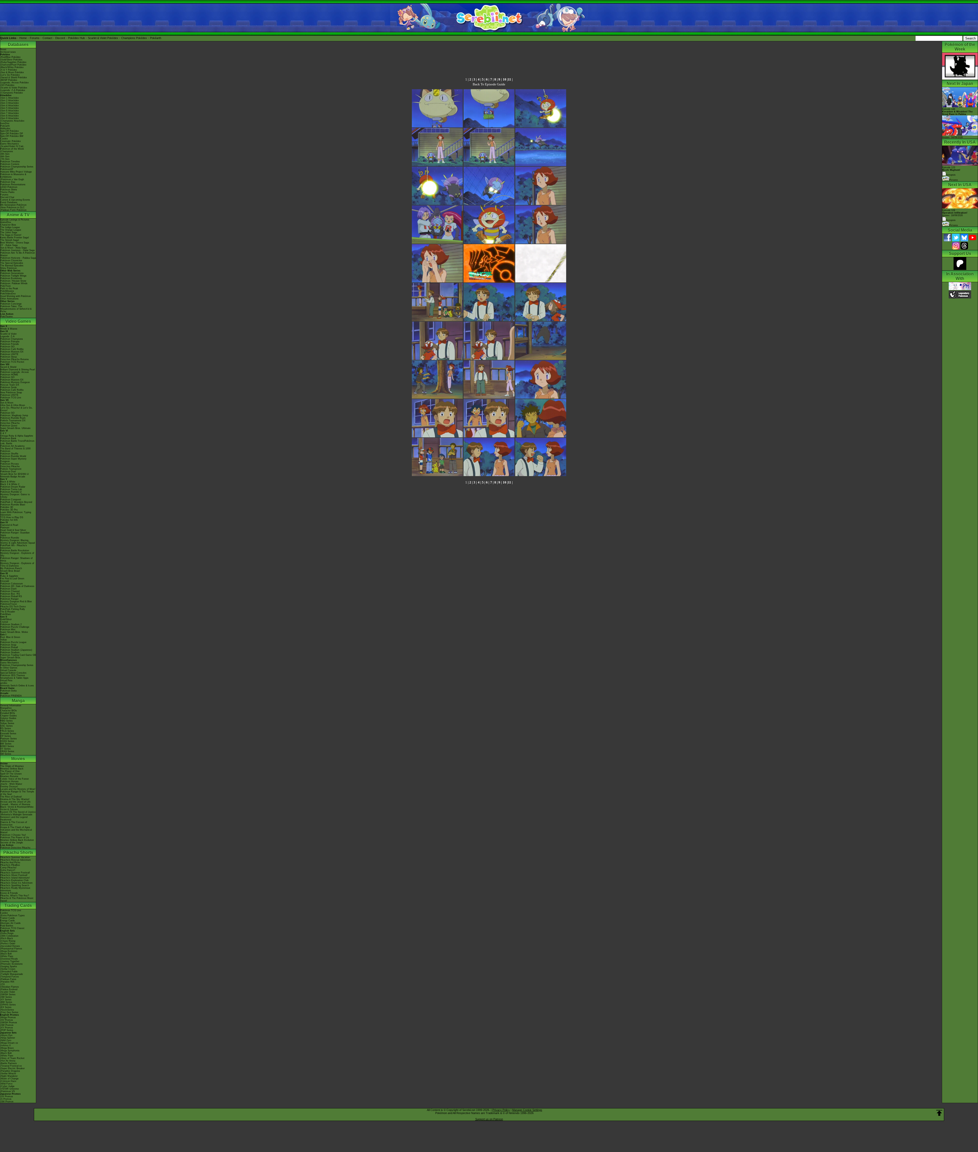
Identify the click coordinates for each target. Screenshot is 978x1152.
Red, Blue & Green (10, 637)
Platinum (4, 527)
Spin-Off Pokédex (9, 131)
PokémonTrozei (8, 604)
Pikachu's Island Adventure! (15, 877)
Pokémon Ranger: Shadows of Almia (16, 559)
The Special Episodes (11, 263)
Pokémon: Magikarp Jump (14, 415)
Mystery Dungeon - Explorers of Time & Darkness (17, 564)
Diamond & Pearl (9, 525)
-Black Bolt (6, 953)
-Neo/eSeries (7, 1010)
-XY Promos (6, 1027)
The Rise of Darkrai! (11, 796)
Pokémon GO (7, 346)
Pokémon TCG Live (10, 397)
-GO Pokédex (7, 85)
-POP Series (6, 1030)
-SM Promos (6, 1025)
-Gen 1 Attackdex (9, 98)
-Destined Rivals (9, 959)
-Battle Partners (8, 1063)
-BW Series (6, 1002)
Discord (60, 38)
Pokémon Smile (8, 387)
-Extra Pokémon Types (12, 915)
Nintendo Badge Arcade (12, 476)
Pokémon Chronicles (11, 260)
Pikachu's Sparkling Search (14, 885)
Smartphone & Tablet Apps (14, 678)
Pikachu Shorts (18, 852)
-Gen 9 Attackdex (9, 118)
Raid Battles (6, 925)
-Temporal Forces (9, 976)
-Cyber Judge (7, 1086)
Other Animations (9, 298)
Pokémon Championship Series (16, 166)
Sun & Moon (6, 402)
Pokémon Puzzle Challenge (14, 627)
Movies (18, 758)
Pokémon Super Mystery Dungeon (13, 460)
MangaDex (6, 708)
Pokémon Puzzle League (13, 642)
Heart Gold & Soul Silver (13, 530)
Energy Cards (7, 920)
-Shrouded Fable (9, 971)
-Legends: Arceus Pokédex (14, 82)
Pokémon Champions (11, 339)
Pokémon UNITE (9, 354)
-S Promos (5, 1099)
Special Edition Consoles (13, 673)
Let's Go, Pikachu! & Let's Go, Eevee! (16, 409)
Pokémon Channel (10, 591)
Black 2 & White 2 (9, 484)
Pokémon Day (7, 182)
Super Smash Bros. (10, 657)
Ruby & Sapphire (9, 576)
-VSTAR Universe (9, 1089)
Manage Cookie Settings (527, 1109)
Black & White (7, 481)
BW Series (5, 743)
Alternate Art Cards (10, 923)
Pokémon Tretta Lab (11, 489)
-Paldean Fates (8, 979)
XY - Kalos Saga (9, 245)
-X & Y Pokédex (8, 70)
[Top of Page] (939, 1113)
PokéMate (5, 614)
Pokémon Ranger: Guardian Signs (15, 533)
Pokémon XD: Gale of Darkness (17, 586)
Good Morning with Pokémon (15, 296)
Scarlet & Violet (8, 334)
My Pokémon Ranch (11, 568)
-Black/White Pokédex (12, 67)
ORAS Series (7, 751)
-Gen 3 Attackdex (9, 103)
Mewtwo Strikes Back (11, 768)
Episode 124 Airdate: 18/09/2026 (954, 213)
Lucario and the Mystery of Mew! (17, 789)
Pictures (953, 180)
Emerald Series (8, 733)
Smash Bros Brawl (10, 571)
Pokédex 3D (6, 507)
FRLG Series (7, 731)
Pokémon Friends (9, 344)
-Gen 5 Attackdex (9, 108)
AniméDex (5, 222)
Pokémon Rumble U (11, 492)
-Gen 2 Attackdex (9, 100)
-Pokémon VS (7, 1091)
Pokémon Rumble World (13, 456)
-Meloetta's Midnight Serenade (16, 814)
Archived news (8, 52)
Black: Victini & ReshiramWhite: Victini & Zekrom (17, 808)
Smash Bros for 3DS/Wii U (14, 474)
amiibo (3, 683)
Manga (18, 700)
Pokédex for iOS (9, 520)
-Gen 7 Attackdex (9, 113)
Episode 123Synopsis (951, 171)
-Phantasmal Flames (11, 948)
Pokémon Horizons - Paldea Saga (18, 258)
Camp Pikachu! (8, 867)
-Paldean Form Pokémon (13, 210)
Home (23, 38)
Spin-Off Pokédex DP (11, 133)
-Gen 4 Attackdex (9, 105)
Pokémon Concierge (11, 304)
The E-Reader (7, 611)
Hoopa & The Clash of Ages (15, 827)
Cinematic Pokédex (10, 141)
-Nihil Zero (5, 1040)
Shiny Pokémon (8, 268)
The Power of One (10, 771)
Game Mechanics (9, 143)
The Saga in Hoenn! (10, 235)
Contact (47, 38)
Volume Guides (8, 718)
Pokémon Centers (9, 164)
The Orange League (10, 230)
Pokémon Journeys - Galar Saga (17, 250)
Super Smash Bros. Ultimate (15, 428)
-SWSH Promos (8, 1022)
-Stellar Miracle (8, 1073)
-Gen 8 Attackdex (9, 115)
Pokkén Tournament (10, 469)
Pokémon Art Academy (12, 446)
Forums (34, 38)
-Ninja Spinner (7, 1038)
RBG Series (6, 720)
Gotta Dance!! (7, 870)
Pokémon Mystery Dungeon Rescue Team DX (15, 383)
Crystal (4, 622)
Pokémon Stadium (10, 652)
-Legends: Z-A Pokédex (12, 90)
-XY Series (5, 999)
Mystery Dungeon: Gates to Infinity (15, 495)
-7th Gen (4, 159)
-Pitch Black (6, 938)
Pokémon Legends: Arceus (14, 372)
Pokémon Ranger (9, 599)
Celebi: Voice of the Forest (14, 779)
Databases (18, 44)
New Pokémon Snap (11, 392)
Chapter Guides (8, 715)
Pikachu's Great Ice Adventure (16, 883)
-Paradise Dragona (10, 1071)
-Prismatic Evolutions (11, 964)
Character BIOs (8, 710)
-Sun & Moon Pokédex (12, 72)
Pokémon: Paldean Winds (14, 283)
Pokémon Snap (8, 645)
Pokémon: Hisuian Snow (13, 281)
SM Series (5, 754)
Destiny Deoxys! (9, 786)
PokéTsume (6, 316)
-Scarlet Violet (7, 992)
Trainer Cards (7, 918)
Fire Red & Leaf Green (12, 578)
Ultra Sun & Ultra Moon (12, 405)
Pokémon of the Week (12, 149)
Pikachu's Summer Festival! (15, 872)
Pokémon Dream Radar (12, 487)
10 (504, 79)
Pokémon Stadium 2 (11, 624)
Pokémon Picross (9, 464)
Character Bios (8, 225)
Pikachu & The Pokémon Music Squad (17, 899)
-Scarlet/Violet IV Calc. (12, 146)
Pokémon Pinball (9, 647)
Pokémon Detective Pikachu (15, 847)
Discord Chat (7, 197)
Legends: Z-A (7, 336)
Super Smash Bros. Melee (14, 632)
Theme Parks (7, 192)
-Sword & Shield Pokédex (13, 77)
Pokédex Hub (76, 38)
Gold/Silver (6, 619)
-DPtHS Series (8, 1004)
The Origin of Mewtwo (12, 766)
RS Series (5, 728)
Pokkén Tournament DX (12, 420)
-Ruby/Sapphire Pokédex (13, 62)
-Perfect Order (7, 943)
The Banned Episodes (11, 265)
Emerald (4, 581)
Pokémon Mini (7, 629)
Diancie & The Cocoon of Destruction (13, 823)
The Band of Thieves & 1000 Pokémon (15, 449)
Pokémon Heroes (9, 781)
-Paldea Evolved (8, 989)
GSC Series (6, 726)
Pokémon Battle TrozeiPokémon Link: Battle (17, 442)
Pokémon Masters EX (11, 351)
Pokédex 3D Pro (9, 509)
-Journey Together (9, 961)
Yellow (3, 639)
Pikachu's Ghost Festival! (14, 875)
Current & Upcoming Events (15, 200)
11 (509, 79)
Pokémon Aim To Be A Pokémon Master (17, 254)
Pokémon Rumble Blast (12, 504)
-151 (2, 984)
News (3, 49)
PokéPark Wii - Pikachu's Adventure (13, 546)
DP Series (5, 736)
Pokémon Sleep (8, 357)
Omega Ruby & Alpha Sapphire (16, 436)
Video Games (18, 321)
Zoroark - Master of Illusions (15, 804)
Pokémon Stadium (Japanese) (16, 650)
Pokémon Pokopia (9, 341)
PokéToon (5, 286)
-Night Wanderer (9, 1076)
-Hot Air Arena (7, 1060)
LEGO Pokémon (8, 187)
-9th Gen (4, 154)
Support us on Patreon (489, 1119)
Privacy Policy (501, 1109)
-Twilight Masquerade (11, 974)
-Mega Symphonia (9, 1050)
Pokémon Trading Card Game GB (18, 655)
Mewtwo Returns (9, 776)
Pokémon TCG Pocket (12, 362)
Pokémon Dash (8, 588)
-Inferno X (5, 1045)
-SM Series (6, 997)
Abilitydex (5, 128)
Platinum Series (8, 738)
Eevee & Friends (9, 893)
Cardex (4, 138)
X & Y (3, 433)
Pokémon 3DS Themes (12, 675)
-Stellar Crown (7, 969)
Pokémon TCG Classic (12, 928)
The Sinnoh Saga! (9, 240)
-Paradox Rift (7, 981)
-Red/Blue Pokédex (10, 57)
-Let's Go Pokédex (10, 75)
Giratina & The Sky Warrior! (15, 799)
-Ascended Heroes (10, 946)
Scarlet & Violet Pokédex (103, 38)
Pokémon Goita (8, 690)
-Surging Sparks (8, 966)
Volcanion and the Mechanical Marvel (16, 831)
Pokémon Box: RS (10, 594)
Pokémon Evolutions (11, 278)
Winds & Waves (8, 329)
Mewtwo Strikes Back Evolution (17, 840)
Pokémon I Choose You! (13, 835)
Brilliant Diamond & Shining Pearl (17, 369)
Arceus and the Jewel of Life (15, 802)
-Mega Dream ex (9, 1043)
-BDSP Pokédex (8, 80)
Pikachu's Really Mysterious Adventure (15, 889)
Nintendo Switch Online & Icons (17, 685)
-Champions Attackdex (12, 121)
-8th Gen (4, 156)
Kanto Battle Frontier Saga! (14, 237)
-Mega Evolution (8, 951)
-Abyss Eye (6, 1035)
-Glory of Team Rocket (12, 1058)
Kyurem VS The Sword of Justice (18, 812)
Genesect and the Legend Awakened (14, 818)
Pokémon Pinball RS (11, 596)
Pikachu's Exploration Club (14, 880)
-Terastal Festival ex (11, 1066)
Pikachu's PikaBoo (10, 865)
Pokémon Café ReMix (12, 349)
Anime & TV (18, 215)
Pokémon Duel (8, 471)
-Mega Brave (7, 1048)
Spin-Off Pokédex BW (11, 136)
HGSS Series (7, 741)
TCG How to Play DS (11, 517)
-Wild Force (6, 1083)
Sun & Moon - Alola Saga (13, 247)
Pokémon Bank (8, 438)
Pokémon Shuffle (9, 453)
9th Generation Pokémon (13, 205)
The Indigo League (10, 227)
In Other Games (8, 667)
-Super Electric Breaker (12, 1068)
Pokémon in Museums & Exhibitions (13, 175)
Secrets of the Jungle (11, 842)
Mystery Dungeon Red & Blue (16, 601)
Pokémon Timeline (10, 161)
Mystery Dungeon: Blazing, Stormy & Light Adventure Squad (17, 541)
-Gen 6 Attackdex (9, 110)
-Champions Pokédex (11, 92)
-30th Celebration (9, 936)
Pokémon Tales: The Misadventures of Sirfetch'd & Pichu (16, 309)
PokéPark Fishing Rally (12, 609)
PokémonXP (6, 169)
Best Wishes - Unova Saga (14, 242)
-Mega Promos (8, 1017)
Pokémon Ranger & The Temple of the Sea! (17, 792)
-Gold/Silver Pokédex (11, 59)
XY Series (5, 749)
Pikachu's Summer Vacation (15, 857)
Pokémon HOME (9, 374)
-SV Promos (6, 1020)
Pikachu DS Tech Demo (13, 606)
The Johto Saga (8, 232)
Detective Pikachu (10, 423)
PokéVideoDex (8, 293)
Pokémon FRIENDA (11, 696)
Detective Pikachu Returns (14, 359)
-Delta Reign (6, 933)
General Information (10, 705)
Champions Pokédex (134, 38)
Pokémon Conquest (10, 499)
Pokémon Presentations (12, 184)
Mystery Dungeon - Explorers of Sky (17, 554)
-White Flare (6, 956)
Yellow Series (7, 723)
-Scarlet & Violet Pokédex (13, 87)
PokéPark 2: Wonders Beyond (16, 502)
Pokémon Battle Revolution (14, 550)
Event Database (8, 202)
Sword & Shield (8, 367)
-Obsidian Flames (9, 987)
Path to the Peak (9, 288)
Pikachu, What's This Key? (14, 895)
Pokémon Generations (12, 273)
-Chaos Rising (7, 941)
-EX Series (5, 1007)
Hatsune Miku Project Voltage (16, 172)
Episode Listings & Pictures (14, 219)
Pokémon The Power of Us (14, 837)
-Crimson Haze (8, 1081)
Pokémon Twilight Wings (13, 275)
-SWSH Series (8, 994)
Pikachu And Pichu (10, 862)
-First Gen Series (9, 1012)
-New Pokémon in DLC (12, 207)
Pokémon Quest (8, 425)
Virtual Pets (6, 680)
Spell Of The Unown (11, 774)
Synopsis (951, 220)
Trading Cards (18, 905)
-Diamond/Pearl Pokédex (13, 64)
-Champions (6, 151)
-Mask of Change (9, 1078)
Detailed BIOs (7, 713)
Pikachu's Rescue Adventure (15, 860)
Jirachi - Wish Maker (11, 784)
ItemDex (4, 123)
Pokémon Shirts (8, 189)
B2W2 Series (7, 746)
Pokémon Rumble (9, 537)
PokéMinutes (7, 291)
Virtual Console (8, 670)
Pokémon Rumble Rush (12, 418)
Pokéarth (155, 38)
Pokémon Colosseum (11, 583)
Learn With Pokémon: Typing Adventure (15, 513)
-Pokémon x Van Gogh (12, 179)
